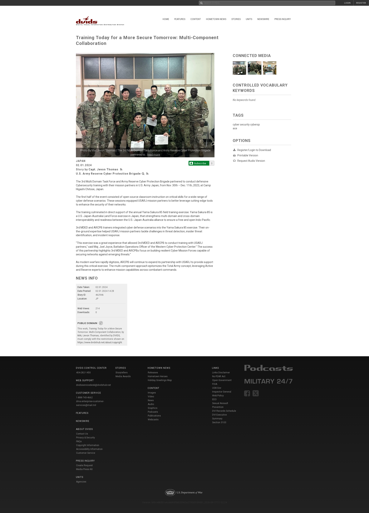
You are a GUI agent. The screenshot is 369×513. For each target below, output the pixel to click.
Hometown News (216, 19)
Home (166, 19)
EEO (214, 399)
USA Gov (216, 388)
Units (249, 19)
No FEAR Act (218, 376)
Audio (151, 404)
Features (179, 19)
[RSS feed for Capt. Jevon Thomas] (122, 169)
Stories (236, 19)
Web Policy (218, 395)
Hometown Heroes (158, 376)
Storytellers (122, 372)
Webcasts (153, 419)
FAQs (79, 441)
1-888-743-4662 (84, 397)
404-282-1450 (83, 372)
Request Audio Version (251, 160)
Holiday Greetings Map (160, 380)
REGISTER (361, 3)
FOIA (214, 384)
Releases (153, 372)
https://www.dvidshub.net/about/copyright (99, 342)
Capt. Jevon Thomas (103, 169)
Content (195, 19)
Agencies (81, 481)
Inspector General (221, 391)
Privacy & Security (85, 437)
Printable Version (247, 155)
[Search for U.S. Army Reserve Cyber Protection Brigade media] (143, 173)
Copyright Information (87, 445)
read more (153, 154)
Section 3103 (219, 422)
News (151, 400)
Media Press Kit (84, 469)
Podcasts (153, 412)
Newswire (263, 19)
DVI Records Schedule (224, 411)
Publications (154, 415)
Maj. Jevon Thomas (104, 150)
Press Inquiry (282, 19)
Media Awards (123, 376)
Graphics (152, 408)
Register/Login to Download (254, 150)
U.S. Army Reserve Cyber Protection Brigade (108, 173)
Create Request (84, 465)
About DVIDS (84, 429)
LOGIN (347, 3)
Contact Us (82, 433)
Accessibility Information (89, 449)
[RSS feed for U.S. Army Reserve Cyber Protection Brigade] (147, 173)
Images (152, 392)
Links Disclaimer (221, 372)
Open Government (222, 380)
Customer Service (85, 453)
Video (151, 396)
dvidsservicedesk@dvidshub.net (93, 385)
